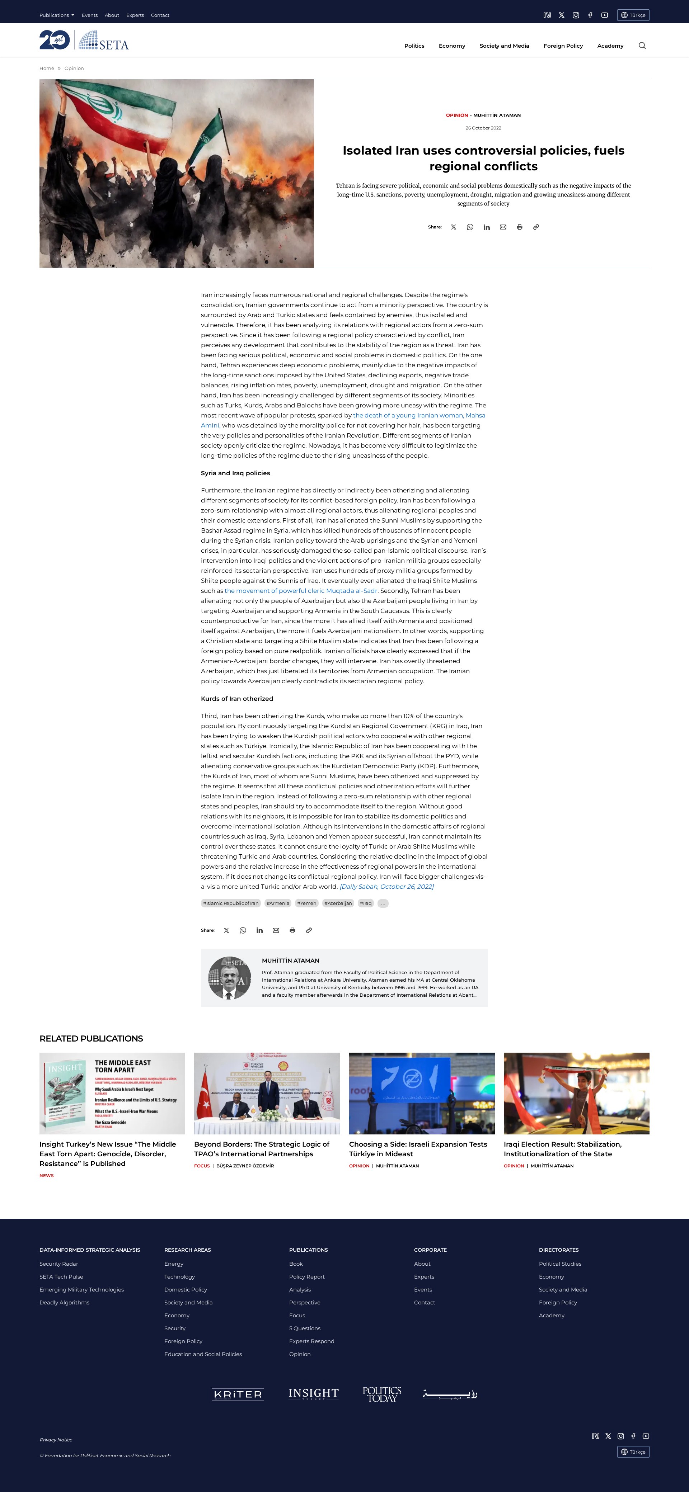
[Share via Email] (503, 227)
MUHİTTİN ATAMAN (497, 115)
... (383, 903)
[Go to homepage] (84, 39)
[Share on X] (453, 227)
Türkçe (638, 1452)
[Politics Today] (382, 1394)
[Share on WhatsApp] (470, 227)
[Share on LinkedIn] (487, 227)
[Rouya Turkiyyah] (450, 1394)
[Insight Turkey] (313, 1394)
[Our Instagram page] (576, 15)
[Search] (642, 45)
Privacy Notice (55, 1440)
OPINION (457, 115)
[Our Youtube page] (604, 15)
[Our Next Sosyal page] (547, 15)
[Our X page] (561, 15)
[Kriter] (238, 1394)
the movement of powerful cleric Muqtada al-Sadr (301, 590)
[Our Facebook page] (590, 15)
